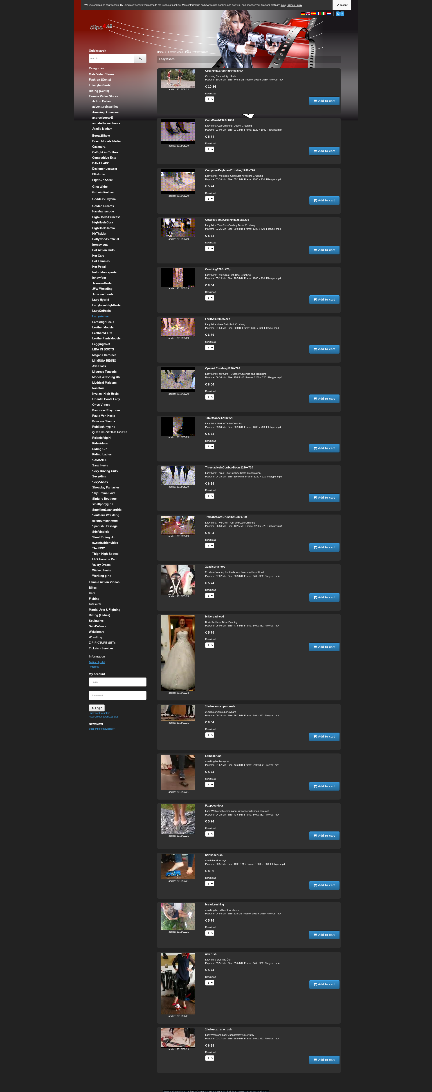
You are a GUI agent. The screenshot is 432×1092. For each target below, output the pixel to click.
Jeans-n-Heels (102, 283)
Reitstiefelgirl (101, 437)
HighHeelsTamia (103, 228)
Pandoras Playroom (106, 410)
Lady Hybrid (100, 299)
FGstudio (98, 174)
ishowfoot (99, 277)
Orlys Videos (101, 404)
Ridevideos (100, 443)
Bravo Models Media (106, 141)
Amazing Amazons (105, 112)
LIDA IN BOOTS (103, 349)
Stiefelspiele (100, 531)
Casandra (98, 146)
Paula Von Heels (103, 415)
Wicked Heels (101, 570)
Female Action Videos (104, 582)
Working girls (101, 575)
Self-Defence (97, 626)
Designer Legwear (104, 168)
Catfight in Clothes (105, 152)
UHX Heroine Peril (104, 559)
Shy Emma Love (103, 493)
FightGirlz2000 (102, 180)
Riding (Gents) (99, 91)
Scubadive (96, 620)
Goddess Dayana (104, 199)
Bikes (93, 587)
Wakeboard (96, 631)
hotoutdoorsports (104, 272)
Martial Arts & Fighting (104, 609)
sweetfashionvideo (105, 542)
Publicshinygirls (103, 426)
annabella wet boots (106, 123)
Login (98, 708)
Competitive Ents (104, 157)
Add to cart (326, 101)
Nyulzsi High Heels (105, 393)
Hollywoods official (105, 239)
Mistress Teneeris (104, 371)
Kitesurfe (95, 604)
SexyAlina (99, 476)
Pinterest (94, 666)
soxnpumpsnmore (105, 520)
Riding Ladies (102, 454)
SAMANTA (99, 460)
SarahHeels (100, 465)
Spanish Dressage (104, 526)
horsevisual (100, 244)
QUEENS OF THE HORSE (110, 432)
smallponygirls (102, 504)
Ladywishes (167, 59)
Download (210, 93)
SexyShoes (100, 482)
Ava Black (99, 366)
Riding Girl (100, 449)
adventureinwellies (105, 106)
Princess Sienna (103, 421)
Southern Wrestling (105, 515)
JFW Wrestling (102, 288)
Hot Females (101, 261)
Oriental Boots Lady (106, 399)
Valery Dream (101, 564)
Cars (92, 593)
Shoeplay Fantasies (105, 487)
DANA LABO (100, 163)
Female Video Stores (103, 96)
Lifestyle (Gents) (100, 85)
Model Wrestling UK (106, 377)
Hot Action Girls (103, 250)
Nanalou (98, 388)
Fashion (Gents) (100, 79)
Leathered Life (102, 333)
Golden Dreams (103, 206)
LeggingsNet (101, 344)
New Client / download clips (104, 716)
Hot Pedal (99, 266)
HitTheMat (99, 233)
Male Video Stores (101, 74)
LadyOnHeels (101, 310)
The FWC (98, 548)
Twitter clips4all (97, 662)
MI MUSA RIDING (104, 360)
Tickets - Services (101, 648)
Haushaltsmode (103, 211)
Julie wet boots (102, 294)
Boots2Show (101, 135)
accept (343, 5)
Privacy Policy (294, 5)
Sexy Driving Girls (105, 471)
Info (283, 5)
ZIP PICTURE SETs (102, 642)
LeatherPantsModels (106, 338)
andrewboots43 (102, 117)
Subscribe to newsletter (102, 728)
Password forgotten (99, 713)
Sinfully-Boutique (104, 498)
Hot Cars (98, 255)
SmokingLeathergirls (107, 509)
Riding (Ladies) (99, 615)
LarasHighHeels (103, 322)
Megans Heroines (104, 355)
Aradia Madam (102, 128)
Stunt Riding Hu (103, 537)
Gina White (100, 186)
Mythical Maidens (104, 382)
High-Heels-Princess (106, 217)
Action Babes (101, 101)
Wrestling (95, 637)
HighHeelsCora (102, 222)
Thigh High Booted (105, 553)
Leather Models (103, 327)
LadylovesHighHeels (106, 305)
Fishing (94, 598)
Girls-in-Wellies (103, 192)
